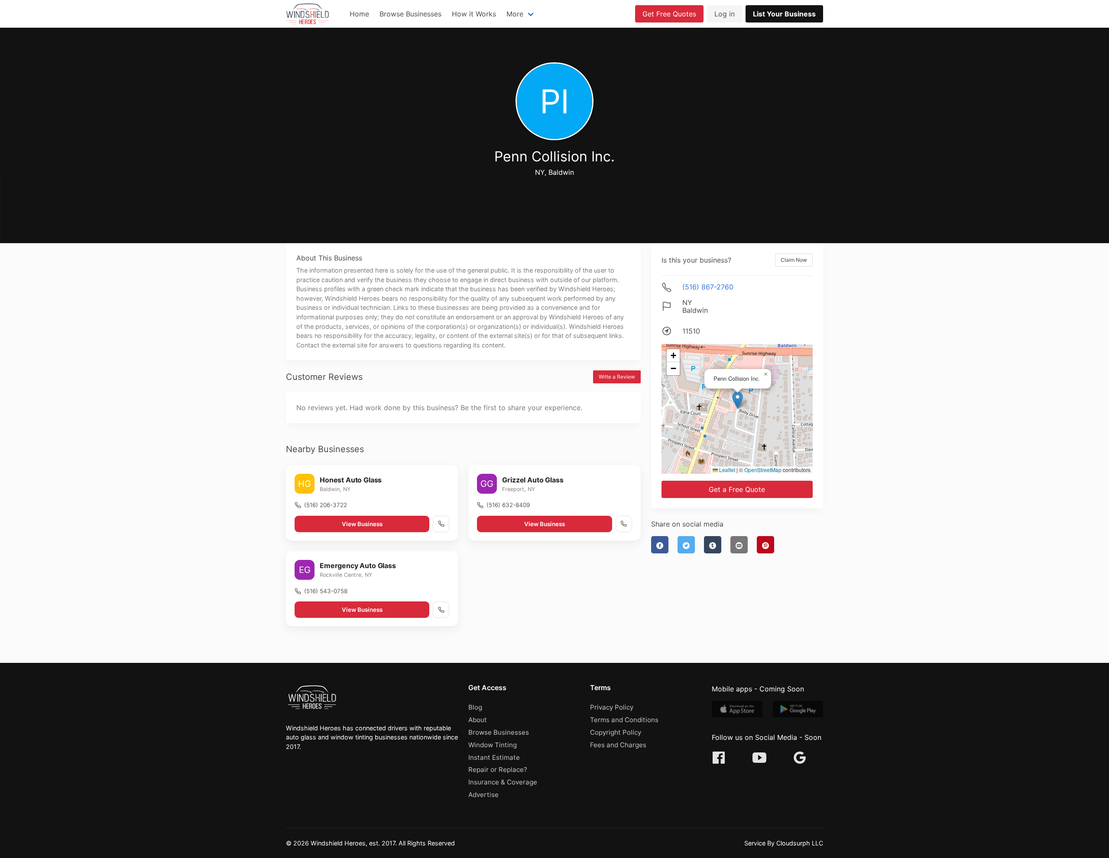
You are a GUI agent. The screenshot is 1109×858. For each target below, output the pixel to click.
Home (359, 14)
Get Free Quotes (669, 14)
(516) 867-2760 (707, 287)
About (477, 720)
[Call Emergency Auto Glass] (441, 609)
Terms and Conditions (624, 720)
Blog (475, 707)
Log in (724, 14)
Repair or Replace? (497, 769)
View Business (362, 524)
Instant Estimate (494, 757)
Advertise (483, 795)
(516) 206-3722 (325, 504)
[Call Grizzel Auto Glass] (624, 524)
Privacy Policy (611, 707)
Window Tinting (492, 745)
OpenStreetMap (762, 469)
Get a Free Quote (737, 489)
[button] (737, 400)
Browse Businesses (410, 14)
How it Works (474, 14)
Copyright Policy (615, 732)
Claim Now (794, 260)
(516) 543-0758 (325, 591)
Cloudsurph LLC (799, 843)
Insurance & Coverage (502, 782)
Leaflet (726, 469)
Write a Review (617, 376)
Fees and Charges (618, 745)
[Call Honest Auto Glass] (441, 524)
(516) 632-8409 (508, 504)
